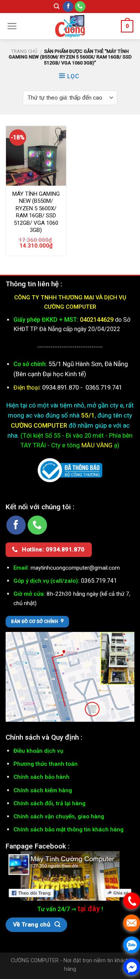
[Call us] (80, 6)
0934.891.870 (61, 387)
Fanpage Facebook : (38, 846)
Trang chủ (24, 51)
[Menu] (12, 26)
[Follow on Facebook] (68, 6)
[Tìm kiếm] (56, 6)
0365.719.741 (103, 387)
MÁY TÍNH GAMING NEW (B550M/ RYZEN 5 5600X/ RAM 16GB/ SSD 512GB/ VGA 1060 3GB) (36, 212)
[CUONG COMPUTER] (70, 26)
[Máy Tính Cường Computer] (70, 875)
